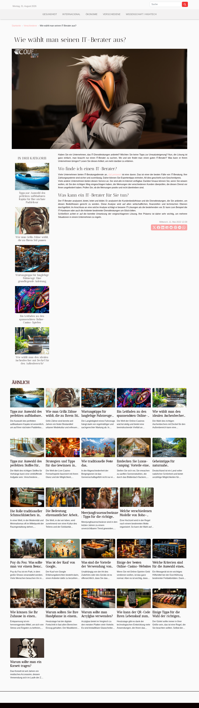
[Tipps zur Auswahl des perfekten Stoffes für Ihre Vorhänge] (27, 447)
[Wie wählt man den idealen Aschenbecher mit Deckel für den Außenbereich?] (32, 340)
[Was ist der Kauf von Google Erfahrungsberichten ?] (63, 548)
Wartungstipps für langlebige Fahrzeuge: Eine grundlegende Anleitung (32, 278)
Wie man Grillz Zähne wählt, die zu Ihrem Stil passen (32, 239)
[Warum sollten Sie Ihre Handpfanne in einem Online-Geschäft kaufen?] (63, 598)
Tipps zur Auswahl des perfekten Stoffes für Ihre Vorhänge (26, 465)
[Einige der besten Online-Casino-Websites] (134, 548)
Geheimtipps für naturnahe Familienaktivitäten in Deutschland (168, 467)
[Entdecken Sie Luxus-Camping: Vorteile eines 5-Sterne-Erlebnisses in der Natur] (134, 447)
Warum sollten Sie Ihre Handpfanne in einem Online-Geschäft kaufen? (62, 618)
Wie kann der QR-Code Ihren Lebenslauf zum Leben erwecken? (133, 616)
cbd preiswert (114, 174)
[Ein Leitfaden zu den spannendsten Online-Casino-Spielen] (32, 299)
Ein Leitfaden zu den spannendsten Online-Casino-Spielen (32, 319)
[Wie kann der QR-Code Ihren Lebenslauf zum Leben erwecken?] (134, 598)
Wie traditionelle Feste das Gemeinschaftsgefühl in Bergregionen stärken (97, 467)
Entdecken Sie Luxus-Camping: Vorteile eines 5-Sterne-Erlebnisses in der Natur (133, 467)
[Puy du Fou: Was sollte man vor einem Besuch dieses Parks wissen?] (27, 548)
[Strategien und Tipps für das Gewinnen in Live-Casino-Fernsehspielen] (63, 447)
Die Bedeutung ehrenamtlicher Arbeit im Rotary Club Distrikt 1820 (62, 517)
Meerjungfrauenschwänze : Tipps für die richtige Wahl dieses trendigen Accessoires (99, 519)
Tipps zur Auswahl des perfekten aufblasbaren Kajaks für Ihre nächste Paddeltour (32, 197)
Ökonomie (91, 14)
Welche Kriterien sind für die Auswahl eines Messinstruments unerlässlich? (167, 568)
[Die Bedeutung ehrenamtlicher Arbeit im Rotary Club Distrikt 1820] (63, 497)
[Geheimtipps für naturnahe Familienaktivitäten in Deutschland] (169, 447)
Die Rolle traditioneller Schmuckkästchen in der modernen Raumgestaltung (26, 517)
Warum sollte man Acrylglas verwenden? (97, 614)
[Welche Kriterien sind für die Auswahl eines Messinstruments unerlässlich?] (169, 548)
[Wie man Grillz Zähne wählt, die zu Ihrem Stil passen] (32, 220)
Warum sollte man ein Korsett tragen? (26, 664)
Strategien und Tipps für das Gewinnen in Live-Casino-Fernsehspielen (60, 467)
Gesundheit (50, 14)
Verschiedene (111, 14)
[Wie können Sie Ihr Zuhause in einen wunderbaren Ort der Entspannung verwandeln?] (27, 598)
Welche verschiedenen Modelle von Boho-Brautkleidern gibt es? (136, 515)
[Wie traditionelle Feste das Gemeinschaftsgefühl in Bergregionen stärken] (98, 447)
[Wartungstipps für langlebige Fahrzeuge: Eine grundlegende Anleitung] (32, 258)
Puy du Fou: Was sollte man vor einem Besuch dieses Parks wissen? (26, 566)
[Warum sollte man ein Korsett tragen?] (27, 648)
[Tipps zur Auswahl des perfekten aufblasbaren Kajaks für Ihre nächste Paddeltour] (32, 176)
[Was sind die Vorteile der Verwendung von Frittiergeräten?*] (98, 548)
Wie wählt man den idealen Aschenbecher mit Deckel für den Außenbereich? (32, 360)
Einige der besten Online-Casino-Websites (134, 564)
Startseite (16, 26)
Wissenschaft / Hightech (141, 14)
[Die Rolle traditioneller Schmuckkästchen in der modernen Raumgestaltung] (27, 497)
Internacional (71, 14)
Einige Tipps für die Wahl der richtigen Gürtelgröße (166, 616)
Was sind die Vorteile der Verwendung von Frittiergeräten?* (96, 566)
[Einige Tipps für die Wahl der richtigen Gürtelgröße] (169, 598)
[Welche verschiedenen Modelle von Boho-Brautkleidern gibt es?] (137, 497)
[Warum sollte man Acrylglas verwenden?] (98, 598)
